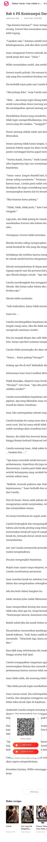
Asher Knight (25, 832)
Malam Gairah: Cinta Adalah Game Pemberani (27, 3)
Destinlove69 (10, 832)
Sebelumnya (34, 792)
